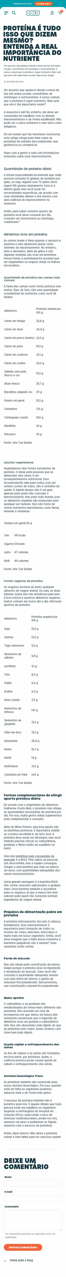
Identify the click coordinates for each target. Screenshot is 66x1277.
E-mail (8, 1192)
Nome (8, 1177)
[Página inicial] (33, 13)
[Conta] (52, 13)
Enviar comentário (23, 1247)
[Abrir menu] (6, 13)
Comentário (12, 1207)
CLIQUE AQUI (43, 3)
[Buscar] (14, 13)
